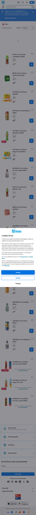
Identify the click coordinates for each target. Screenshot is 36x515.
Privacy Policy (24, 256)
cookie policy (6, 265)
